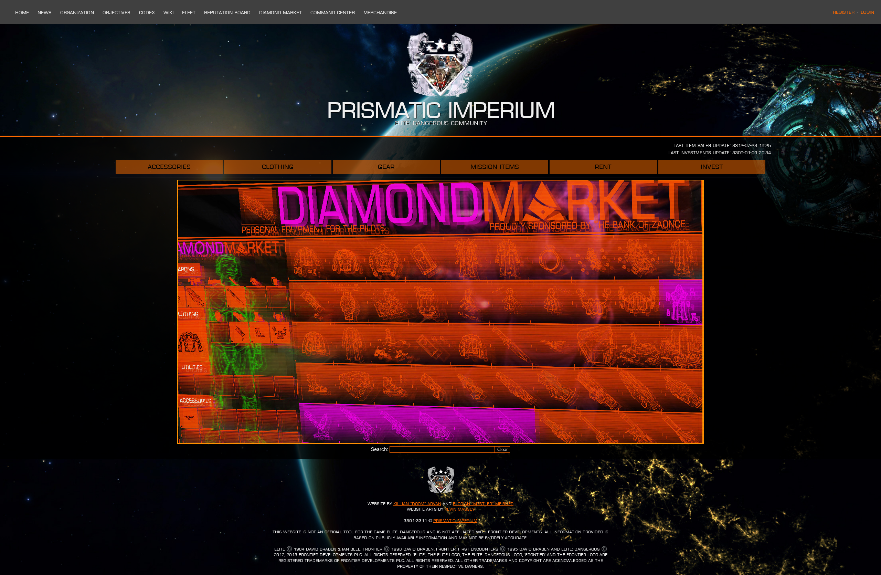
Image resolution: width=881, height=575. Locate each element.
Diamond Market (280, 12)
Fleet (188, 12)
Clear (502, 449)
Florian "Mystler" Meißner (483, 504)
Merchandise (380, 12)
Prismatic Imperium (455, 521)
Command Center (332, 12)
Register (844, 12)
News (45, 12)
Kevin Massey (460, 509)
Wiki (168, 12)
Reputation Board (227, 12)
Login (867, 12)
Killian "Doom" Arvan (417, 504)
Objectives (116, 12)
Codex (147, 12)
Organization (77, 12)
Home (22, 12)
